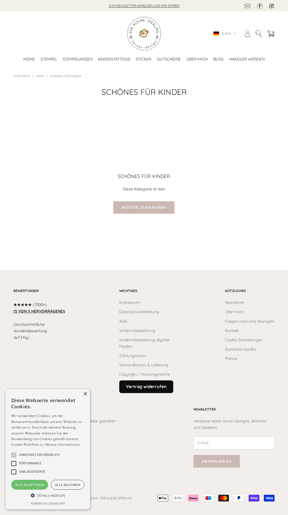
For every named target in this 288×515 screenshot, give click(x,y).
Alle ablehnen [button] (67, 485)
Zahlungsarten (132, 355)
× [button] (85, 394)
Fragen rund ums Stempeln (249, 321)
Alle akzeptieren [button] (29, 485)
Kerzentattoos (114, 59)
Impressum (129, 302)
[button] (39, 455)
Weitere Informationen (62, 444)
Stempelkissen (78, 59)
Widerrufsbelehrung (137, 330)
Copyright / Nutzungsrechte (144, 374)
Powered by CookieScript (48, 503)
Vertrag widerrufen (146, 386)
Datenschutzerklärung (139, 311)
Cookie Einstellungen (243, 339)
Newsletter (235, 302)
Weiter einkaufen (144, 207)
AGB (123, 321)
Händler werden (247, 59)
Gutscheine (169, 59)
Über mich (197, 59)
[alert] (48, 449)
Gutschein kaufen (240, 349)
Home (29, 59)
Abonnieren (217, 461)
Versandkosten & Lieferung (143, 364)
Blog (218, 59)
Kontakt (232, 330)
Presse (231, 358)
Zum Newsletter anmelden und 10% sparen (144, 6)
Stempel (48, 59)
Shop (40, 76)
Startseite (22, 76)
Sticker (143, 59)
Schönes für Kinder (65, 76)
